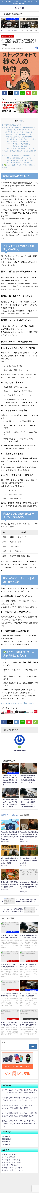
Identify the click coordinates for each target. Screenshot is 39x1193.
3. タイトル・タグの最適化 (18, 144)
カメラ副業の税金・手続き (12, 1162)
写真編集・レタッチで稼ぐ (12, 1167)
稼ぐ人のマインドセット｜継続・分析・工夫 (18, 155)
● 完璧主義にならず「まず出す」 (20, 158)
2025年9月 (6, 1141)
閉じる (21, 121)
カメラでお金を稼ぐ (9, 1154)
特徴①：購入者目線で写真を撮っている (20, 129)
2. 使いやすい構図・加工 (17, 141)
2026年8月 (6, 1136)
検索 (3, 1042)
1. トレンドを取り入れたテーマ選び (21, 139)
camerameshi (19, 750)
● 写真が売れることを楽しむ (19, 162)
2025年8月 (6, 1144)
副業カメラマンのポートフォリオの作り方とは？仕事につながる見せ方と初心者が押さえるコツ (19, 1123)
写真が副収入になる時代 (11, 125)
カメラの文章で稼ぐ (9, 1157)
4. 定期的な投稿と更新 (17, 146)
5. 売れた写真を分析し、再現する (21, 148)
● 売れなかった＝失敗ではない (20, 160)
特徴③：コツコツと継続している (18, 134)
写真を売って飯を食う (7, 36)
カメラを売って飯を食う (11, 1160)
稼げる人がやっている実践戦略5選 (18, 136)
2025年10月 (6, 1139)
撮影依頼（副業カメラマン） (13, 1170)
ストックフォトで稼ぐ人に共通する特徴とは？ (19, 127)
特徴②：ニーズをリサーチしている (18, 132)
